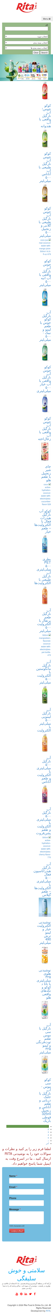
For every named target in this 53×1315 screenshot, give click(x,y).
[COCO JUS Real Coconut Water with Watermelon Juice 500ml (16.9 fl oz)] (45, 90)
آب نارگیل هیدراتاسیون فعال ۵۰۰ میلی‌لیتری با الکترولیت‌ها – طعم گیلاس (42, 879)
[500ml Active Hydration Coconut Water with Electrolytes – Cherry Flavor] (45, 847)
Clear (36, 52)
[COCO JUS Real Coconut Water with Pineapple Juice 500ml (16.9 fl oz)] (45, 138)
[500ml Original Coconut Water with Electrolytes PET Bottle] (45, 544)
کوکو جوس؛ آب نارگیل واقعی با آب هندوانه (45, 115)
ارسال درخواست (17, 1230)
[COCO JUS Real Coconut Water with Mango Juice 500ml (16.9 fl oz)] (45, 247)
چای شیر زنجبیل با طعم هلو (46, 473)
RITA (48, 1310)
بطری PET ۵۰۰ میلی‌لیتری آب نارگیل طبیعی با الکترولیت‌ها (42, 570)
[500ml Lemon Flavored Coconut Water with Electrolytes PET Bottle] (45, 694)
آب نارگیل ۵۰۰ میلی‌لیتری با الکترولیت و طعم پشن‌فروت (43, 820)
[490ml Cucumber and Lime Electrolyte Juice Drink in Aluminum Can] (45, 907)
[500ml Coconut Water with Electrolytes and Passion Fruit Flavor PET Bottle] (45, 794)
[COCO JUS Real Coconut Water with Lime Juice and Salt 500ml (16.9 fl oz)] (45, 297)
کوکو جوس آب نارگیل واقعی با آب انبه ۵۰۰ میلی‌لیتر (45, 272)
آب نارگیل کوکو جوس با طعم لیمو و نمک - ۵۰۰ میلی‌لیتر (45, 326)
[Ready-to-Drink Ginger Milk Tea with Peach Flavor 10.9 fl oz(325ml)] (45, 451)
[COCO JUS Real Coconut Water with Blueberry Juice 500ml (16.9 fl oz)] (45, 403)
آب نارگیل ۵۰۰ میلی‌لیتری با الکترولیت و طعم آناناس (44, 769)
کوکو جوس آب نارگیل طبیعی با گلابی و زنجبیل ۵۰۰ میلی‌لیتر (45, 222)
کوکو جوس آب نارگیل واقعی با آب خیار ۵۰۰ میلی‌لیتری (44, 378)
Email (13, 1187)
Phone (12, 1198)
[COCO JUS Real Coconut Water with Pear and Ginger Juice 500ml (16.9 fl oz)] (45, 193)
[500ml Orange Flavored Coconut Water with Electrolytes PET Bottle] (45, 595)
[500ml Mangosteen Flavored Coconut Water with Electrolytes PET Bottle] (45, 645)
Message (15, 1209)
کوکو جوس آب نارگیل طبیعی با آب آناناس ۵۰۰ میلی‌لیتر (45, 167)
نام (47, 24)
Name (13, 1176)
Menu (46, 18)
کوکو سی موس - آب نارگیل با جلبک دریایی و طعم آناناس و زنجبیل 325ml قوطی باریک (45, 1100)
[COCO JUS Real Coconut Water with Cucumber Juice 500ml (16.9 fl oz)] (45, 352)
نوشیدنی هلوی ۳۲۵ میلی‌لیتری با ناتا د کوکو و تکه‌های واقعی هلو (44, 983)
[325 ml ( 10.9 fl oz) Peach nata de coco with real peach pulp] (45, 955)
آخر (47, 1143)
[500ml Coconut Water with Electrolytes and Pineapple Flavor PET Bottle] (45, 742)
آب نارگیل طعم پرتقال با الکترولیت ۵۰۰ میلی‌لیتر (44, 620)
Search (44, 52)
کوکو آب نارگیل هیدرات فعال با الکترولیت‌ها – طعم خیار (42, 521)
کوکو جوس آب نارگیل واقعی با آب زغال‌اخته (44, 428)
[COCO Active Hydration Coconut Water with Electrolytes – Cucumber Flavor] (45, 494)
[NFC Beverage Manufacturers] (26, 7)
